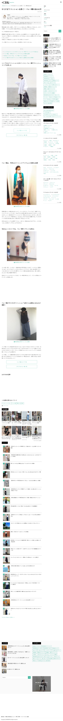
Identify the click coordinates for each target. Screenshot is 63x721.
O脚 (45, 156)
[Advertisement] (21, 151)
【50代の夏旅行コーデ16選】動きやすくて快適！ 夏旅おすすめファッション (25, 497)
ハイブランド (46, 84)
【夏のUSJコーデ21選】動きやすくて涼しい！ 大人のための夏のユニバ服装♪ (26, 480)
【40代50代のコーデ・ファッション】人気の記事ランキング (22, 599)
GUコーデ (46, 82)
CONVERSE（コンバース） (49, 128)
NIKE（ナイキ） (47, 129)
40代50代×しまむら (48, 80)
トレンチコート (47, 194)
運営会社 (2, 716)
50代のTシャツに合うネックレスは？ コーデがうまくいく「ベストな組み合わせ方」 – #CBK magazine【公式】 (26, 424)
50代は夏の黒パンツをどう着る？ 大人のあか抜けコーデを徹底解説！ (24, 506)
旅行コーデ (57, 97)
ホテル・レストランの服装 (51, 654)
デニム (52, 185)
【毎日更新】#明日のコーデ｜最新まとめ (16, 663)
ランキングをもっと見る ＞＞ (8, 617)
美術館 (45, 142)
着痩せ (45, 159)
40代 (50, 159)
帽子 (22, 403)
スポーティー (46, 170)
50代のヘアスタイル (48, 74)
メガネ (57, 199)
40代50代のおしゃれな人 (49, 78)
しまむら (46, 131)
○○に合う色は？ (47, 112)
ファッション (5, 405)
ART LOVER (18, 716)
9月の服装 (56, 99)
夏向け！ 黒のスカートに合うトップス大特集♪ (20, 531)
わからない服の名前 (48, 103)
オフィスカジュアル (54, 172)
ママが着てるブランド (54, 84)
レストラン (51, 142)
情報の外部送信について (10, 716)
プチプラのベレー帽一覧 (21, 135)
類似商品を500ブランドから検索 (22, 108)
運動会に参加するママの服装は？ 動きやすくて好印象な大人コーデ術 (55, 64)
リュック (54, 197)
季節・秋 (18, 403)
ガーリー (46, 169)
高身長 (54, 156)
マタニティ (46, 146)
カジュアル (52, 169)
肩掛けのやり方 (47, 101)
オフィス (46, 140)
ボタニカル (52, 183)
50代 (54, 159)
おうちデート (56, 140)
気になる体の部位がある (48, 110)
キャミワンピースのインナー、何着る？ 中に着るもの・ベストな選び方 (25, 557)
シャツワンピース (55, 194)
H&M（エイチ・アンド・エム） (50, 132)
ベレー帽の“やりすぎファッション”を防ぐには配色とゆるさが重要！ (19, 57)
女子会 (57, 143)
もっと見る (59, 134)
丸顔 (56, 155)
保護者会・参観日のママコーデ (50, 86)
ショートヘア (46, 155)
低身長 (49, 156)
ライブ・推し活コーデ (48, 99)
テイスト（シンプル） (6, 403)
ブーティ (46, 199)
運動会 (52, 146)
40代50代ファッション (48, 76)
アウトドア (52, 143)
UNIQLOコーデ (55, 80)
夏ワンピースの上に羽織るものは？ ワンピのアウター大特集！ (23, 463)
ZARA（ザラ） (55, 129)
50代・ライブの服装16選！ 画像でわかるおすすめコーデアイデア (23, 591)
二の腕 (56, 158)
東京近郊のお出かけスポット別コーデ (51, 95)
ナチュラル (46, 172)
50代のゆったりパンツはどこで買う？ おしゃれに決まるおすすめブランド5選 (26, 471)
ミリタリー (57, 167)
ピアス (50, 200)
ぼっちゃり (46, 158)
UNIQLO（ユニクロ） (48, 125)
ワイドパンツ (55, 196)
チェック (46, 183)
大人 (45, 167)
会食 (50, 140)
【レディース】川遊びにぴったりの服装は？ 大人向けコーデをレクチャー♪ (25, 523)
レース (56, 185)
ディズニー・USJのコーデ (49, 97)
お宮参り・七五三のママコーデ (50, 90)
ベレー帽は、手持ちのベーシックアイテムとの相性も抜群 (17, 53)
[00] (22, 87)
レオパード (46, 185)
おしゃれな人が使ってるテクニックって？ (52, 116)
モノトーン (53, 182)
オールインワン (47, 197)
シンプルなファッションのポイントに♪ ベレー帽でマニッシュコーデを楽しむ (21, 51)
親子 (45, 173)
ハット (45, 200)
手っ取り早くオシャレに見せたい (50, 114)
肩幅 (51, 158)
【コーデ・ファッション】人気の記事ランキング (18, 657)
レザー (52, 186)
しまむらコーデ (52, 82)
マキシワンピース (47, 196)
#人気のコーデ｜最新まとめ (13, 669)
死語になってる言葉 (55, 101)
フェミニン (50, 167)
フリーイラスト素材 (25, 716)
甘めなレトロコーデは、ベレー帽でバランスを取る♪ (15, 55)
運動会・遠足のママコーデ (49, 88)
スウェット (46, 186)
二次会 (56, 142)
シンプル (53, 170)
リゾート (46, 143)
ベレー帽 (14, 403)
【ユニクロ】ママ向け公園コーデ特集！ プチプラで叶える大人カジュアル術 (55, 58)
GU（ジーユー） (47, 126)
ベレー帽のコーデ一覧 (22, 130)
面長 (52, 155)
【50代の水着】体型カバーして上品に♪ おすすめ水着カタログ (23, 565)
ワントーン (46, 182)
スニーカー (52, 199)
